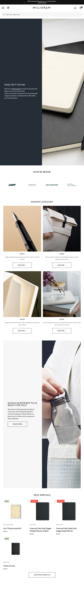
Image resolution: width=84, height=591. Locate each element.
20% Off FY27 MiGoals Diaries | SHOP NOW (42, 2)
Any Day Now (8, 524)
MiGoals (33, 524)
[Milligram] (42, 8)
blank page (16, 89)
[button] (81, 7)
